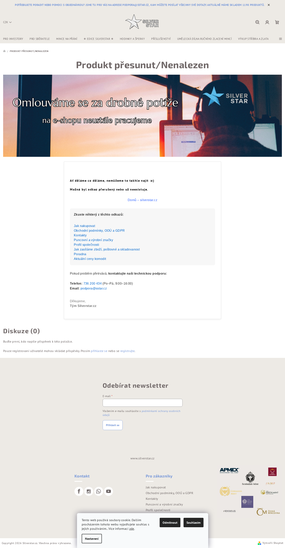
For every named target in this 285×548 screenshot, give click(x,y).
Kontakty (80, 235)
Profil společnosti (86, 244)
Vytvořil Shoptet (272, 543)
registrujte (127, 351)
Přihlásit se (112, 425)
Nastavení (92, 539)
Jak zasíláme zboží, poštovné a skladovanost (107, 249)
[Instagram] (88, 491)
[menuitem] (13, 38)
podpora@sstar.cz (94, 288)
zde (131, 529)
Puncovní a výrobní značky (93, 240)
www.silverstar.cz (142, 458)
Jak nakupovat (84, 226)
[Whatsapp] (98, 491)
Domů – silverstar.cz (142, 200)
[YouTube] (108, 491)
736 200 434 (92, 283)
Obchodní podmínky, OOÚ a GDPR (99, 230)
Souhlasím (193, 522)
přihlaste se (99, 351)
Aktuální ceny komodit (90, 258)
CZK (5, 22)
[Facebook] (78, 491)
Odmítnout (170, 522)
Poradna (80, 254)
